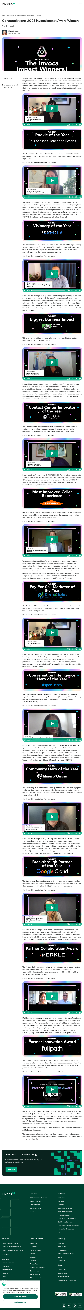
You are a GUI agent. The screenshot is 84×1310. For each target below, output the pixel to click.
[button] (80, 4)
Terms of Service (63, 1277)
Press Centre (62, 1250)
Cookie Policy (62, 1273)
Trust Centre (62, 1247)
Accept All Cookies (20, 1296)
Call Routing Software (65, 1222)
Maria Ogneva (13, 31)
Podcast (32, 1254)
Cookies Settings (20, 1302)
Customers (33, 1247)
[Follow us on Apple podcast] (80, 1306)
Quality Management (65, 1208)
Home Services (7, 1270)
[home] (8, 4)
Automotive (6, 1259)
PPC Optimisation (64, 1215)
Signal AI (61, 1201)
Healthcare (5, 1266)
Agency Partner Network (66, 1254)
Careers (60, 1257)
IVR (59, 1232)
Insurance (5, 1273)
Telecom (4, 1280)
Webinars (33, 1257)
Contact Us (61, 1260)
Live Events (33, 1260)
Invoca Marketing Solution (10, 1243)
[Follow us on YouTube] (69, 1306)
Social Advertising (35, 1208)
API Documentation (36, 1278)
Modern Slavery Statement (67, 1280)
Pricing (32, 1212)
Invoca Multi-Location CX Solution (13, 1250)
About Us (61, 1243)
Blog (3, 15)
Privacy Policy (62, 1270)
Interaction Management (66, 1229)
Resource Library (35, 1250)
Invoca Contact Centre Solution (12, 1247)
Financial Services (8, 1263)
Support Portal (34, 1271)
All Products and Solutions (38, 1198)
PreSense (61, 1205)
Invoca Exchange (35, 1201)
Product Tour (34, 1264)
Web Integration (35, 1274)
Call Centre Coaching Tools (66, 1218)
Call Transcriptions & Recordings (68, 1225)
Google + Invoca (35, 1205)
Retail (4, 1277)
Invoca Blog (33, 1243)
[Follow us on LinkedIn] (64, 1306)
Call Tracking (62, 1198)
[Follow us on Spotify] (75, 1306)
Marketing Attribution (65, 1212)
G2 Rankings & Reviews (37, 1267)
